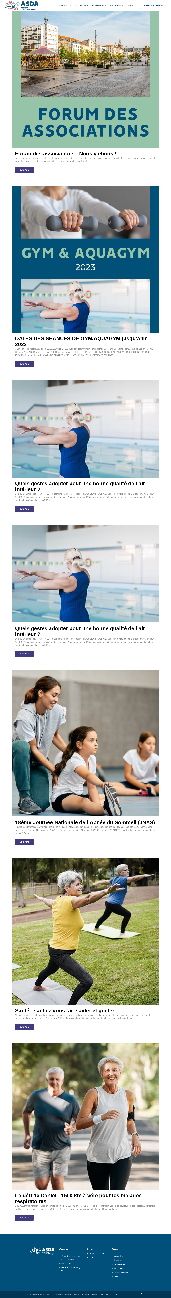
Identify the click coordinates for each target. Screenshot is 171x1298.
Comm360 (80, 1294)
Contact (117, 1277)
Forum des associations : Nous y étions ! (65, 153)
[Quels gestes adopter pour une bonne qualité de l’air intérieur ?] (85, 429)
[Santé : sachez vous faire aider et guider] (85, 931)
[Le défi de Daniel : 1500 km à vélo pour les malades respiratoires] (85, 1116)
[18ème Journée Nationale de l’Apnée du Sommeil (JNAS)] (85, 743)
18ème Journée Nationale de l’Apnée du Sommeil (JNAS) (85, 822)
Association (118, 1256)
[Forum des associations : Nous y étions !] (85, 74)
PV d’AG (90, 1257)
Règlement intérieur (95, 1253)
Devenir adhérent (153, 6)
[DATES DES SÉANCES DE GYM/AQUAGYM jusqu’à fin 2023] (85, 259)
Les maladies (119, 1264)
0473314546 (66, 1263)
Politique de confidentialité (109, 1294)
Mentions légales (91, 1294)
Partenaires (118, 1268)
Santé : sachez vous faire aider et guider (64, 1010)
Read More (24, 170)
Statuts (90, 1249)
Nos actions (118, 1260)
